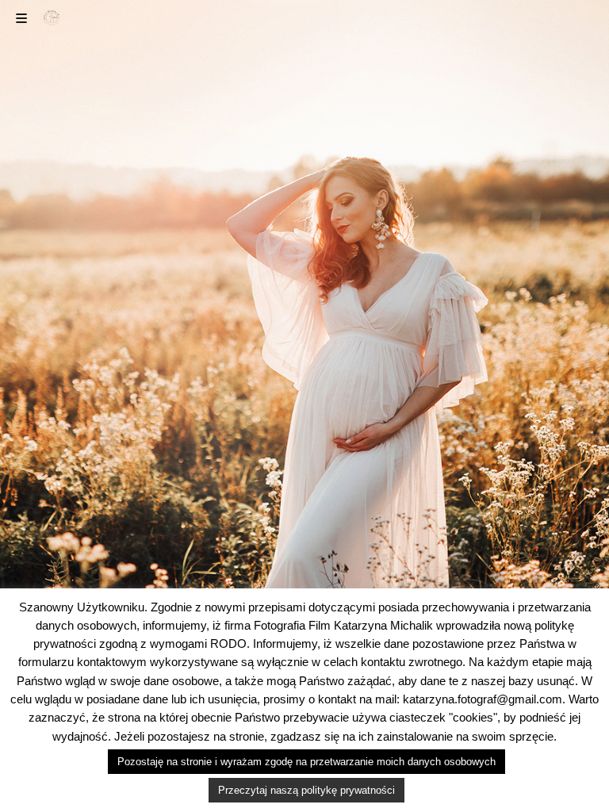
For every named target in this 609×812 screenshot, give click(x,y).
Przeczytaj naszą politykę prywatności (306, 790)
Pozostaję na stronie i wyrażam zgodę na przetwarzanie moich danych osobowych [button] (306, 762)
